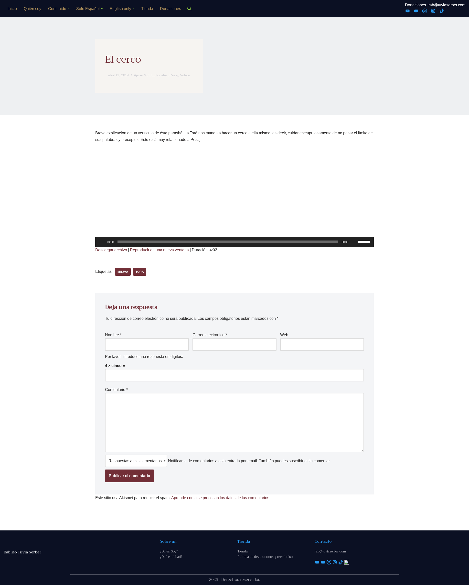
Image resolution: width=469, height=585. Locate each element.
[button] (68, 9)
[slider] (364, 241)
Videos (185, 75)
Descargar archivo (111, 250)
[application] (234, 242)
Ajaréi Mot (141, 75)
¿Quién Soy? (169, 551)
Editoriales (159, 75)
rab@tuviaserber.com (446, 5)
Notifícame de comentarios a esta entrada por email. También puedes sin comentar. (248, 461)
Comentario (116, 390)
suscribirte (298, 461)
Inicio (12, 9)
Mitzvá (122, 272)
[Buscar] (189, 9)
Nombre (113, 335)
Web (284, 335)
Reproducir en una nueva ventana (159, 250)
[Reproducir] (101, 241)
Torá (140, 272)
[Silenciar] (353, 241)
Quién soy (32, 9)
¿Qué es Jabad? (171, 557)
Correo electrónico (209, 335)
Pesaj (174, 75)
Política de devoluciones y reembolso (265, 557)
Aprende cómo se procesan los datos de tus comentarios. (220, 498)
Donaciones (170, 9)
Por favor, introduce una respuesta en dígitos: (144, 357)
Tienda (147, 9)
